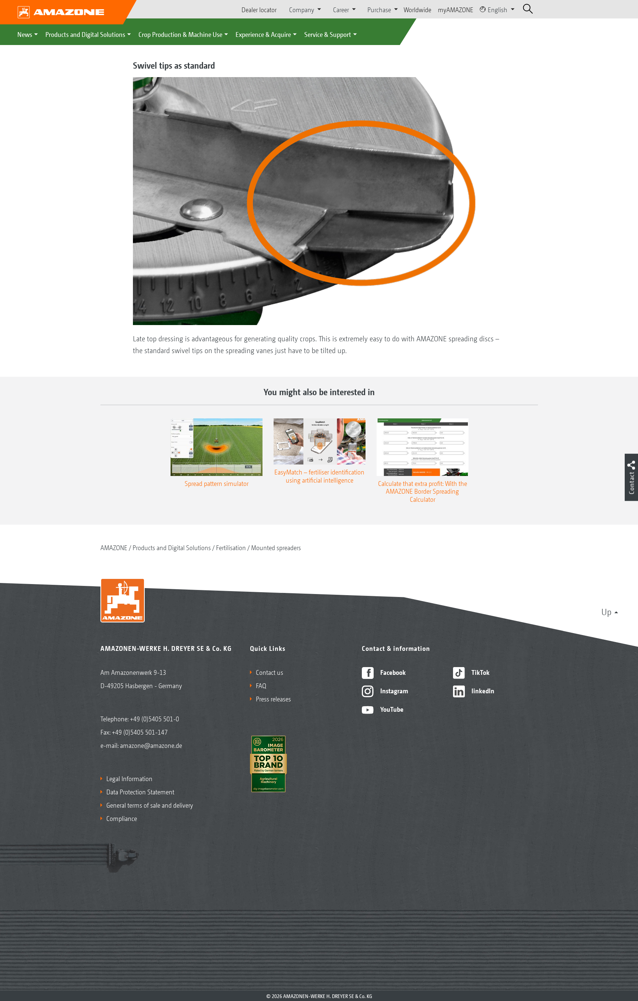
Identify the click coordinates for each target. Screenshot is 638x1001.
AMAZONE (113, 547)
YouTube (391, 708)
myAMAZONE (455, 9)
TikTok (480, 672)
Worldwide (417, 9)
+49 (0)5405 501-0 (154, 718)
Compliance (121, 818)
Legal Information (129, 778)
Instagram (393, 690)
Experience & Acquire (263, 34)
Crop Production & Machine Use (180, 34)
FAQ (261, 685)
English (497, 9)
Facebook (392, 672)
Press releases (273, 698)
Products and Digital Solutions (85, 34)
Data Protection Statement (140, 791)
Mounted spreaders (276, 547)
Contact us (269, 672)
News (24, 34)
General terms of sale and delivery (149, 804)
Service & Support (327, 34)
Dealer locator (259, 9)
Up (606, 611)
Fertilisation (231, 547)
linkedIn (482, 690)
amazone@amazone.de (151, 745)
